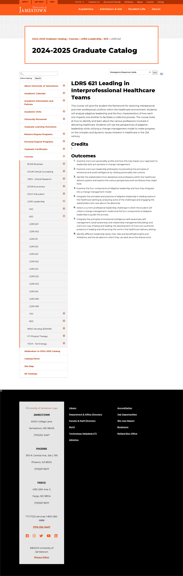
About (156, 9)
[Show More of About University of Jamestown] (64, 85)
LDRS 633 (34, 284)
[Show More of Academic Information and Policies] (64, 100)
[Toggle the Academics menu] (86, 12)
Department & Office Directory (85, 414)
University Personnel (35, 119)
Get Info (39, 2)
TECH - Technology (37, 344)
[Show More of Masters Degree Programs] (64, 134)
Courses (73, 39)
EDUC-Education (35, 194)
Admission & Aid (111, 9)
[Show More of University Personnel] (64, 119)
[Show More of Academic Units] (64, 111)
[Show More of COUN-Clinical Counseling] (64, 171)
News (140, 2)
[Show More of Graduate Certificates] (64, 149)
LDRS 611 (33, 239)
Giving (160, 2)
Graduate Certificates (35, 149)
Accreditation (124, 408)
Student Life (136, 9)
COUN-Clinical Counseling (40, 172)
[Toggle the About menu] (156, 12)
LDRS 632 (34, 276)
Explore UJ (94, 2)
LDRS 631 (33, 269)
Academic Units (32, 112)
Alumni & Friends (112, 2)
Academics (85, 9)
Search (38, 78)
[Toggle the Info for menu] (79, 3)
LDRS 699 (34, 306)
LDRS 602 (34, 231)
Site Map (29, 366)
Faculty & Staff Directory (82, 421)
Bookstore (122, 427)
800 (31, 321)
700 (31, 314)
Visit (52, 2)
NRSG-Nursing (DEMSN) (39, 329)
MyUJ (72, 427)
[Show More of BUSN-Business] (64, 164)
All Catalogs (30, 374)
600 (106, 39)
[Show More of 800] (64, 321)
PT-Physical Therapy (37, 336)
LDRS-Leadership (91, 39)
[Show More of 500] (64, 209)
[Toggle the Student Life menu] (137, 12)
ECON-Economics (36, 186)
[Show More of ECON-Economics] (64, 186)
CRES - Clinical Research (39, 179)
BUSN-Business (35, 164)
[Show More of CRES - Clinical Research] (64, 179)
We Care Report (125, 421)
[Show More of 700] (64, 313)
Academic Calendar (35, 93)
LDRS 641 (33, 291)
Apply (25, 2)
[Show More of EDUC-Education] (64, 193)
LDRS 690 (34, 299)
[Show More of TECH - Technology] (64, 343)
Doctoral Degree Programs (38, 142)
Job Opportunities (127, 414)
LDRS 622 (34, 261)
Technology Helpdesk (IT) (83, 434)
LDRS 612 (33, 246)
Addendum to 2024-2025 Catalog (42, 351)
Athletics (128, 2)
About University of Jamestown (41, 86)
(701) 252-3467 (41, 527)
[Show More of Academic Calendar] (64, 93)
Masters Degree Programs (38, 134)
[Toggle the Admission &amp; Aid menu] (111, 12)
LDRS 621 (33, 254)
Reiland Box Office (127, 434)
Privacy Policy (41, 557)
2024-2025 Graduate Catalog (49, 39)
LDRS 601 (33, 224)
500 (31, 209)
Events (150, 2)
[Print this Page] (162, 74)
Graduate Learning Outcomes (40, 127)
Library (72, 408)
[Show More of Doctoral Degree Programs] (64, 141)
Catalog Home (32, 359)
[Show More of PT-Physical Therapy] (64, 336)
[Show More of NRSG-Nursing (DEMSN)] (64, 328)
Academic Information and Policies (38, 103)
